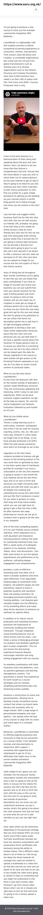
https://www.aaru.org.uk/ (22, 4)
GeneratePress (23, 911)
